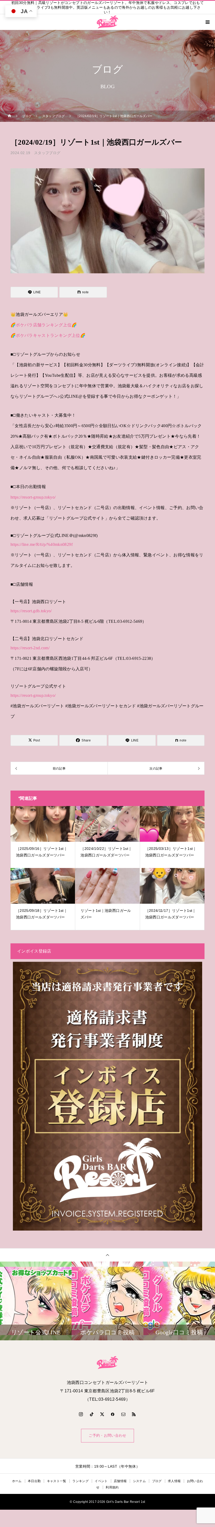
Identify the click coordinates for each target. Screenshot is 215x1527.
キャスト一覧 (56, 1481)
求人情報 (174, 1481)
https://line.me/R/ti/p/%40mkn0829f (41, 544)
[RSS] (134, 1414)
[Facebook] (112, 1414)
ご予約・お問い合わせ (107, 1435)
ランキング (80, 1481)
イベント (101, 1481)
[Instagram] (81, 1414)
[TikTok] (91, 1414)
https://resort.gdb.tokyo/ (31, 611)
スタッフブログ (47, 153)
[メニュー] (207, 22)
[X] (102, 1414)
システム (139, 1481)
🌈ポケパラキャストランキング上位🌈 (47, 335)
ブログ (157, 1481)
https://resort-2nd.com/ (30, 648)
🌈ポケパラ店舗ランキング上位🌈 (43, 325)
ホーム (17, 1481)
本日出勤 (34, 1481)
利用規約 (112, 1487)
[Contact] (123, 1414)
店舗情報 (120, 1481)
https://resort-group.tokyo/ (33, 497)
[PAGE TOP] (107, 1255)
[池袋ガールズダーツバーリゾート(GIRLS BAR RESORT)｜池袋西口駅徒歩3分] (107, 1362)
